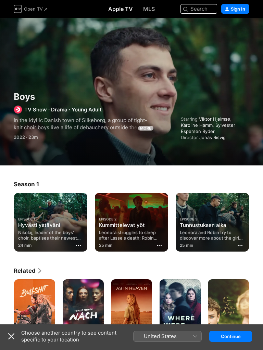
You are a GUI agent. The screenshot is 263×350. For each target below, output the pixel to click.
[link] (28, 270)
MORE (145, 128)
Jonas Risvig (212, 137)
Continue (231, 336)
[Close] (11, 336)
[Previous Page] (7, 221)
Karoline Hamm (197, 125)
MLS (149, 8)
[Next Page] (256, 221)
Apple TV (120, 8)
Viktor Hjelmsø (214, 119)
